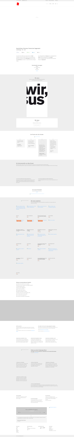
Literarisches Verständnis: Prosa (21, 338)
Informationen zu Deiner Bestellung (31, 428)
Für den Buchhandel (34, 398)
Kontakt (17, 431)
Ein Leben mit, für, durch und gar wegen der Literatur (46, 326)
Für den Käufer (18, 395)
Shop (55, 3)
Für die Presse (47, 395)
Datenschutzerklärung (51, 0)
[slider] (43, 412)
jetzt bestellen (37, 125)
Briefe (53, 3)
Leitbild (17, 427)
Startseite (47, 3)
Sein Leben (50, 427)
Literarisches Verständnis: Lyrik (50, 338)
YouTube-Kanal (36, 352)
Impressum (47, 0)
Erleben (50, 3)
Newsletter (17, 430)
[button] (18, 52)
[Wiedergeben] (18, 412)
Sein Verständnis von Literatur (52, 430)
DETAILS (37, 70)
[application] (31, 412)
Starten (37, 19)
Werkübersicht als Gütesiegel (44, 329)
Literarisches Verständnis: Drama (36, 338)
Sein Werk (50, 428)
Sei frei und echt (18, 326)
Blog (16, 428)
